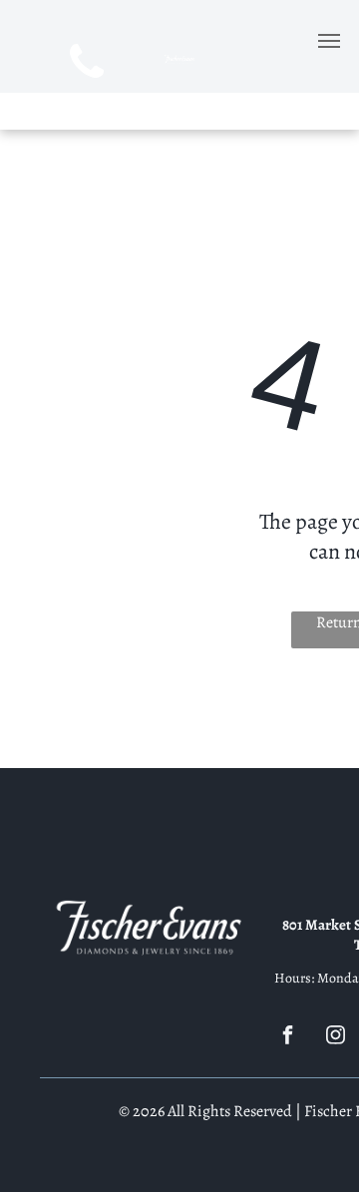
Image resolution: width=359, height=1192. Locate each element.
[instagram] (335, 1037)
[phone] (86, 65)
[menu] (329, 41)
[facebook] (287, 1037)
